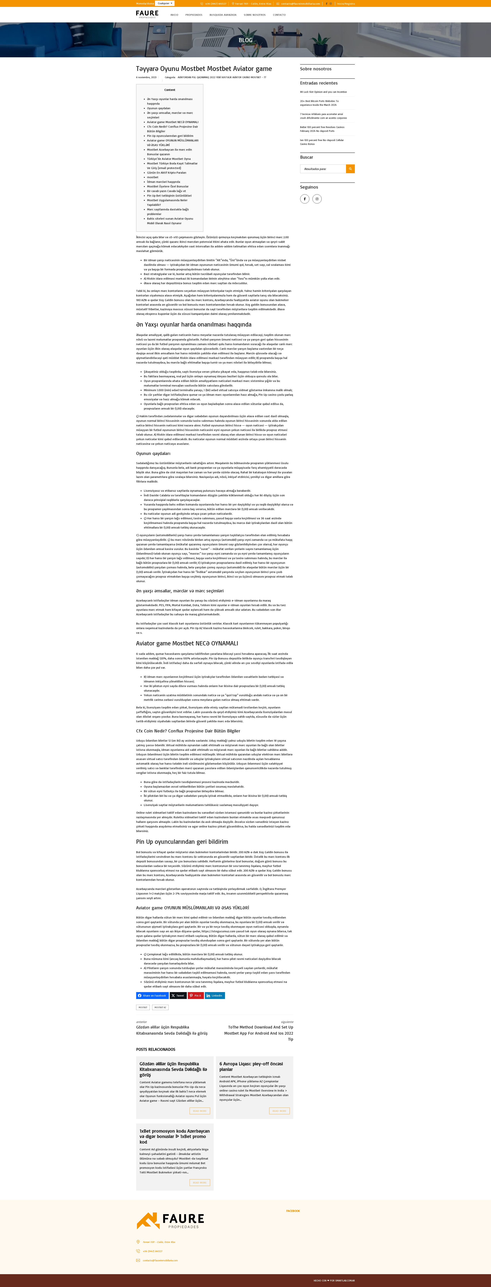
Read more (200, 1110)
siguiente (258, 1031)
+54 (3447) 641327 (215, 3)
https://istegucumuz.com (218, 931)
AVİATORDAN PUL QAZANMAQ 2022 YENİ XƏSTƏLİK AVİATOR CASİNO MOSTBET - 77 (222, 77)
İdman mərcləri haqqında (163, 182)
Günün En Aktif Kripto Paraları (166, 172)
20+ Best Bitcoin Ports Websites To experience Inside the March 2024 (319, 102)
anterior (172, 1028)
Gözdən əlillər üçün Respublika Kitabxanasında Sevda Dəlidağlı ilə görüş (173, 1069)
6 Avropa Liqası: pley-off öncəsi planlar (251, 1066)
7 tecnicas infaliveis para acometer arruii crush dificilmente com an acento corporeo (323, 115)
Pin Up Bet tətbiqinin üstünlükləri (169, 195)
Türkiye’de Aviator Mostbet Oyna (169, 159)
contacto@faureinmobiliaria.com (300, 3)
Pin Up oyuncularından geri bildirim (170, 136)
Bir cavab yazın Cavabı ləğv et (166, 191)
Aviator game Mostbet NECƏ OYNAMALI (173, 122)
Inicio (174, 14)
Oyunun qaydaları (158, 108)
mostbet (152, 177)
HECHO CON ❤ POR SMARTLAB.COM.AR (334, 1280)
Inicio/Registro (346, 3)
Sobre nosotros (255, 14)
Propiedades (193, 14)
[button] (165, 3)
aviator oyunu (259, 300)
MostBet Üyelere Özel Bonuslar (168, 186)
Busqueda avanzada (223, 14)
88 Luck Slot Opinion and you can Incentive (323, 91)
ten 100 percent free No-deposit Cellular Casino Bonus (322, 142)
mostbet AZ (160, 1007)
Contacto (279, 14)
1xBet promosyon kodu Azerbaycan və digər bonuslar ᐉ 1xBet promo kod (175, 1136)
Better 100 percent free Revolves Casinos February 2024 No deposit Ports (322, 129)
